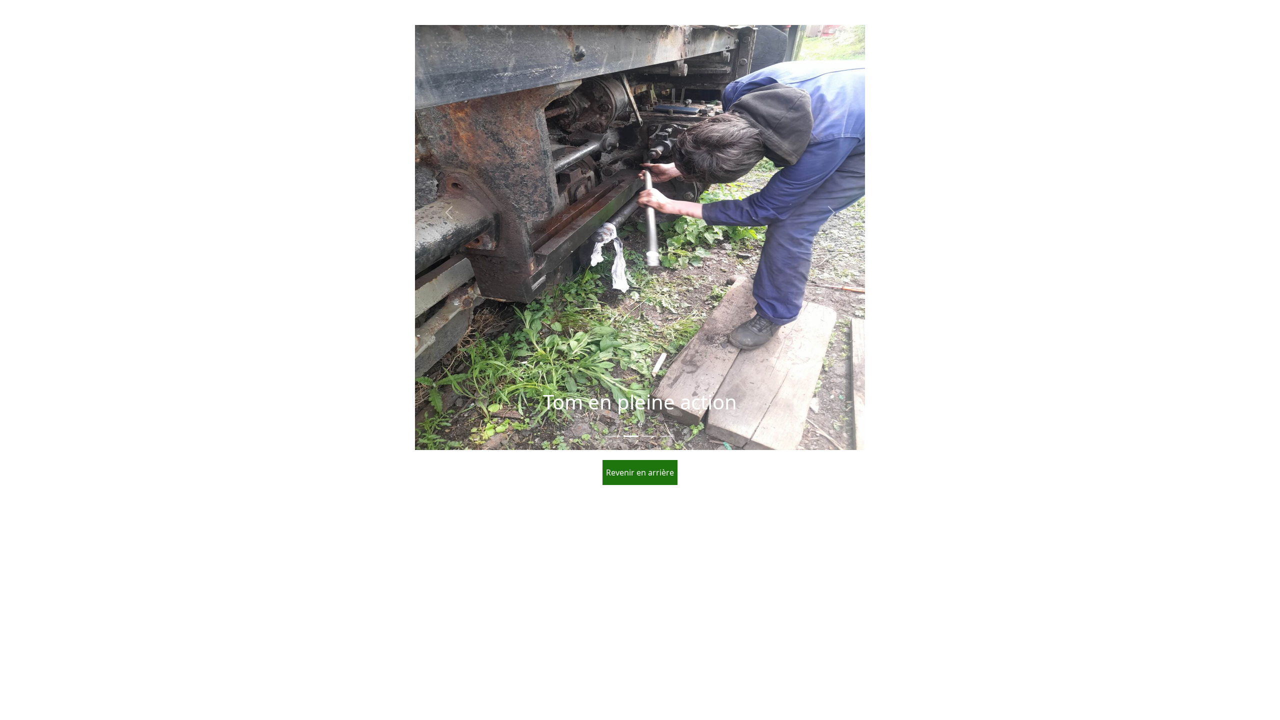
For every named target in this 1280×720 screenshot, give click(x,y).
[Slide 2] (631, 436)
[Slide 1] (613, 436)
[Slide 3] (649, 436)
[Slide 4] (667, 436)
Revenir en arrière (640, 472)
